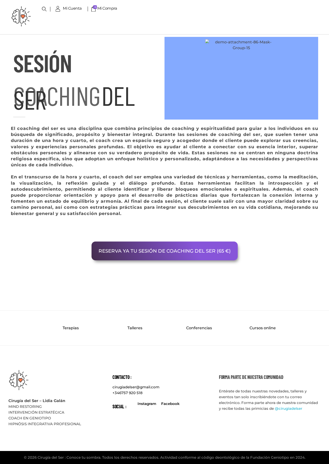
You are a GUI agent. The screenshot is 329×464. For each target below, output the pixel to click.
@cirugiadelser (288, 408)
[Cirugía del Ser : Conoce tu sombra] (21, 16)
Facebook (170, 403)
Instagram (147, 403)
